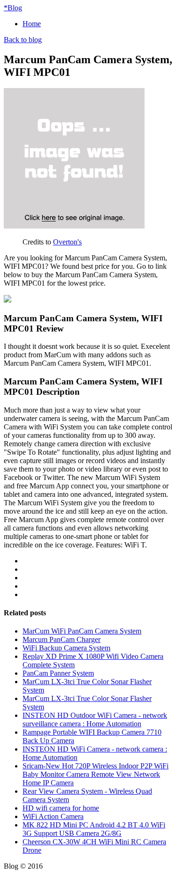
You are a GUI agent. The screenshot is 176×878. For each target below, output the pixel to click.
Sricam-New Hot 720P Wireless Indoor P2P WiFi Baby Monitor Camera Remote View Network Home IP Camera (95, 774)
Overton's (67, 242)
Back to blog (23, 40)
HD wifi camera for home (61, 808)
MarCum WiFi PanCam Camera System (82, 631)
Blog (13, 8)
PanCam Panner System (58, 673)
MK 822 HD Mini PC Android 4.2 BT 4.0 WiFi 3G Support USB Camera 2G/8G (94, 829)
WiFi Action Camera (53, 816)
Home (32, 24)
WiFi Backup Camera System (66, 648)
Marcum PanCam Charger (61, 639)
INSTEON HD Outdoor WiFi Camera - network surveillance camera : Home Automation (95, 719)
